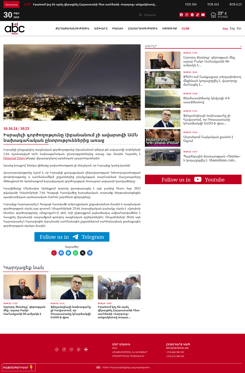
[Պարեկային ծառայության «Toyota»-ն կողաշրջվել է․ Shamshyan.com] (162, 157)
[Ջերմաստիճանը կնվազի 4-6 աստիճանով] (162, 99)
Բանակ (117, 28)
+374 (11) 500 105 (175, 356)
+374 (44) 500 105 (175, 352)
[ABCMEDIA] (14, 28)
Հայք (185, 28)
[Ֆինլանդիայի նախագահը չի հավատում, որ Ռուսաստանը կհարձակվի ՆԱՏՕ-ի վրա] (72, 286)
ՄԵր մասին (121, 344)
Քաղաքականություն (72, 28)
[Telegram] (192, 14)
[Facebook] (181, 14)
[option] (225, 15)
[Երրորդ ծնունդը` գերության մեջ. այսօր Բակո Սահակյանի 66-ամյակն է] (24, 286)
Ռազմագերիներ (16, 367)
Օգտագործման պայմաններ (128, 356)
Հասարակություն (143, 28)
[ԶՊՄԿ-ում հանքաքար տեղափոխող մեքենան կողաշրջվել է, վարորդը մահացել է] (162, 79)
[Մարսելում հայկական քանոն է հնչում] (162, 138)
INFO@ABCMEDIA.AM (177, 347)
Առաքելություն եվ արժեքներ (129, 352)
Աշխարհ (101, 28)
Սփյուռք (169, 28)
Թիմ (114, 348)
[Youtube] (203, 14)
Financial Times (14, 158)
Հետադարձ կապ (178, 344)
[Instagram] (186, 14)
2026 (106, 367)
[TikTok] (197, 14)
